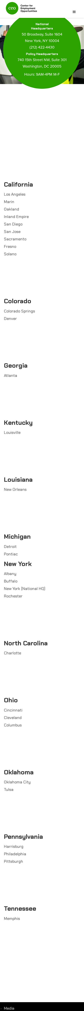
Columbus (13, 725)
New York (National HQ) (24, 588)
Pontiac (11, 554)
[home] (20, 10)
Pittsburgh (13, 861)
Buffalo (10, 581)
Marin (9, 201)
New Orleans (15, 489)
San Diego (13, 224)
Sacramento (15, 239)
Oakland (11, 209)
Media (9, 1008)
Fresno (10, 246)
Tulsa (8, 789)
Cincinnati (13, 710)
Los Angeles (14, 194)
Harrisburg (13, 846)
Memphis (12, 918)
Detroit (10, 546)
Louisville (12, 432)
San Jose (12, 231)
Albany (10, 573)
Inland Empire (16, 216)
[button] (74, 12)
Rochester (13, 596)
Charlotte (12, 653)
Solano (10, 253)
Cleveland (13, 717)
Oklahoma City (17, 782)
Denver (10, 318)
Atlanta (10, 375)
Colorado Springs (19, 311)
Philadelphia (15, 853)
